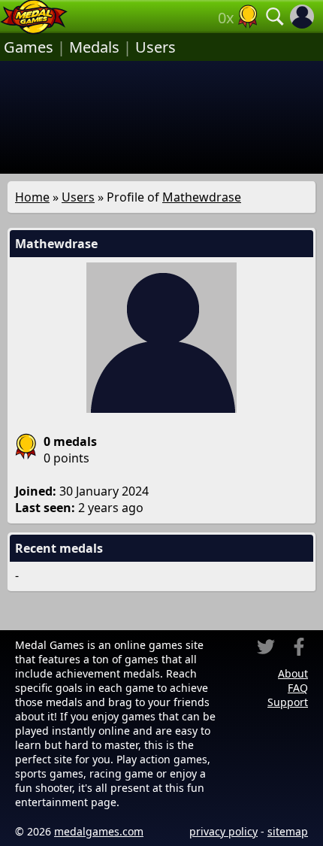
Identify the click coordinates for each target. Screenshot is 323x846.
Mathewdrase (201, 197)
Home (32, 197)
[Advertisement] (161, 117)
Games (28, 47)
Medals (94, 47)
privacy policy (223, 831)
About (293, 673)
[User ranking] (248, 17)
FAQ (298, 688)
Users (155, 47)
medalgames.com (98, 831)
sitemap (287, 831)
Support (287, 702)
